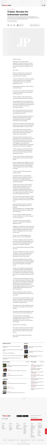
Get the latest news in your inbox (36, 415)
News (8, 9)
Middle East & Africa (19, 428)
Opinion (25, 423)
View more (28, 361)
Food (31, 433)
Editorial (25, 425)
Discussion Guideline (40, 440)
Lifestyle (32, 425)
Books (31, 434)
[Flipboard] (7, 419)
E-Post (39, 430)
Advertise (21, 440)
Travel (39, 433)
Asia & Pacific (18, 425)
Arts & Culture (33, 427)
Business (10, 423)
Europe (17, 427)
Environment (32, 435)
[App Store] (19, 416)
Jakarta (3, 426)
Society (3, 427)
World (17, 423)
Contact (17, 440)
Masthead (4, 440)
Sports (39, 434)
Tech (9, 426)
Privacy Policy (34, 440)
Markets (10, 429)
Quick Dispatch (40, 425)
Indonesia (13, 9)
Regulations (10, 428)
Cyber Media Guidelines (11, 440)
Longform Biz (40, 426)
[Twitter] (5, 419)
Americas (17, 426)
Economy (10, 425)
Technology (32, 428)
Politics (3, 425)
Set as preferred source (35, 25)
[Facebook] (4, 419)
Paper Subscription (27, 440)
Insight (24, 427)
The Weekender (40, 427)
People (32, 429)
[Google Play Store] (25, 416)
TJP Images (39, 435)
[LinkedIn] (2, 419)
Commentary (25, 426)
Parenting (32, 432)
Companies (10, 427)
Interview (25, 432)
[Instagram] (3, 419)
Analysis (25, 428)
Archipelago (3, 428)
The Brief (25, 429)
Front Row (39, 423)
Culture (32, 423)
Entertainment (33, 426)
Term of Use (23, 441)
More (39, 429)
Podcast (25, 433)
